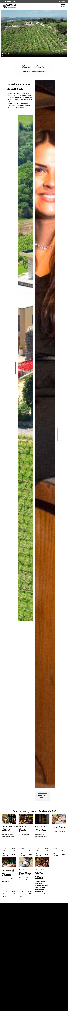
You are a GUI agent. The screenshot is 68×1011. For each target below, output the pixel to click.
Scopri (14, 854)
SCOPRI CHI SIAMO (42, 796)
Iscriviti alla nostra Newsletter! (11, 1)
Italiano (61, 1)
